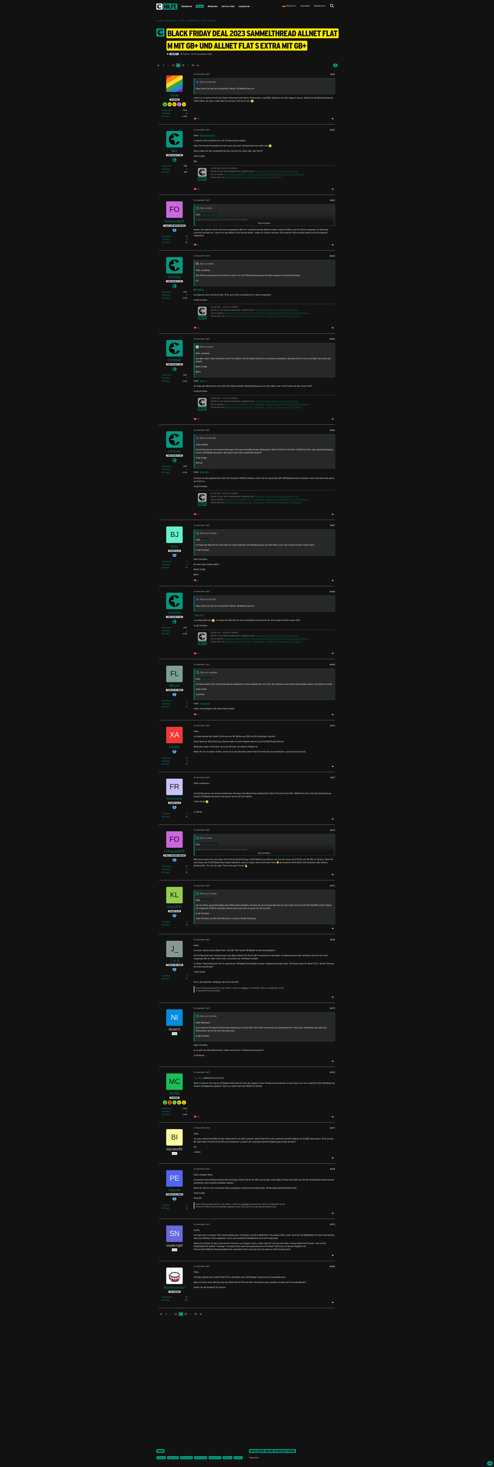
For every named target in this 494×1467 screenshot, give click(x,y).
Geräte (300, 174)
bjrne (203, 380)
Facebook (241, 177)
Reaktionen (166, 110)
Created (229, 177)
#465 (332, 338)
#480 (332, 1266)
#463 (332, 200)
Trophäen (166, 113)
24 (178, 65)
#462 (332, 129)
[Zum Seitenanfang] (490, 1463)
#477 (332, 1128)
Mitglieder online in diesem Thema (272, 1451)
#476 (332, 1072)
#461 (332, 74)
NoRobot (227, 1457)
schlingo (245, 1204)
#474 (332, 939)
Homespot (272, 174)
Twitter (271, 316)
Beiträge (165, 116)
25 (183, 65)
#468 (332, 591)
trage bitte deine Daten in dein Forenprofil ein (276, 171)
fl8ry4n (206, 679)
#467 (332, 525)
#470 (332, 725)
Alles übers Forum (232, 174)
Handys (305, 313)
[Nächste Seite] (197, 65)
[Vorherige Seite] (158, 65)
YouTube (267, 177)
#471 (332, 777)
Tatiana (245, 988)
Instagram (254, 177)
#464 (332, 255)
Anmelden (305, 5)
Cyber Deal (173, 1457)
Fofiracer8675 (208, 135)
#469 (332, 664)
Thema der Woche (234, 316)
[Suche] (331, 6)
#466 (332, 430)
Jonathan (205, 703)
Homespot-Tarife (277, 313)
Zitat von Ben (205, 208)
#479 (332, 1224)
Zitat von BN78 (206, 263)
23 (173, 65)
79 (193, 65)
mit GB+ (238, 1457)
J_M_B (199, 1078)
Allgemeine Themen (233, 313)
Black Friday (186, 1457)
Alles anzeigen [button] (264, 223)
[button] (289, 6)
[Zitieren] (332, 118)
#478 (332, 1169)
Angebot (161, 1457)
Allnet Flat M (200, 1457)
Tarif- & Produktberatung (254, 174)
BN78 (201, 289)
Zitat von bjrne (206, 346)
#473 (332, 885)
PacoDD (205, 472)
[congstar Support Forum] (166, 6)
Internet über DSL (287, 174)
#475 (332, 1008)
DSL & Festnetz (293, 313)
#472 (332, 830)
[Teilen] (335, 65)
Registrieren (319, 5)
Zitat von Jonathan (208, 672)
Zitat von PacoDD (207, 82)
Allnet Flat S (215, 1457)
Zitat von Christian (208, 533)
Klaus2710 (208, 900)
